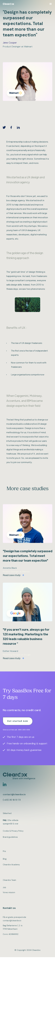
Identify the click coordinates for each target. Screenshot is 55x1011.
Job (4, 887)
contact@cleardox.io (14, 794)
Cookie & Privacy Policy (13, 831)
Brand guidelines (10, 837)
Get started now (17, 721)
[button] (50, 4)
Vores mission (9, 892)
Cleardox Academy (11, 864)
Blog (4, 859)
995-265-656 (24, 730)
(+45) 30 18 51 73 (12, 799)
